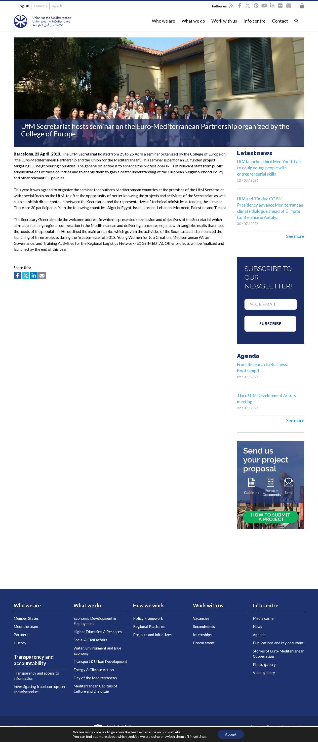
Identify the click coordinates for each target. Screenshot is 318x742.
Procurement (204, 643)
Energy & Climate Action (94, 669)
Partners (21, 634)
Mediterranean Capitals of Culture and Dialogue (95, 688)
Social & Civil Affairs (90, 640)
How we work (148, 605)
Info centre (254, 21)
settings (199, 736)
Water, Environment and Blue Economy (97, 650)
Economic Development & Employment (95, 621)
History (20, 643)
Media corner (264, 618)
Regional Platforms (149, 626)
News (257, 626)
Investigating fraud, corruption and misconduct (39, 689)
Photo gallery (264, 664)
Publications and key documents (279, 643)
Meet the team (26, 626)
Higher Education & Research (98, 631)
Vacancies (201, 618)
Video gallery (264, 672)
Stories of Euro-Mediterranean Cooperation (278, 653)
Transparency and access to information (36, 675)
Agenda (259, 634)
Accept (231, 734)
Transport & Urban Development (100, 661)
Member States (26, 618)
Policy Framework (148, 618)
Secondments (204, 626)
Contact (280, 21)
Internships (202, 634)
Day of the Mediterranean (95, 678)
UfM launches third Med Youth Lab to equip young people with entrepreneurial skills (269, 168)
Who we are (163, 21)
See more (295, 236)
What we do (193, 21)
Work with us (224, 21)
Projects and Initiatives (152, 634)
